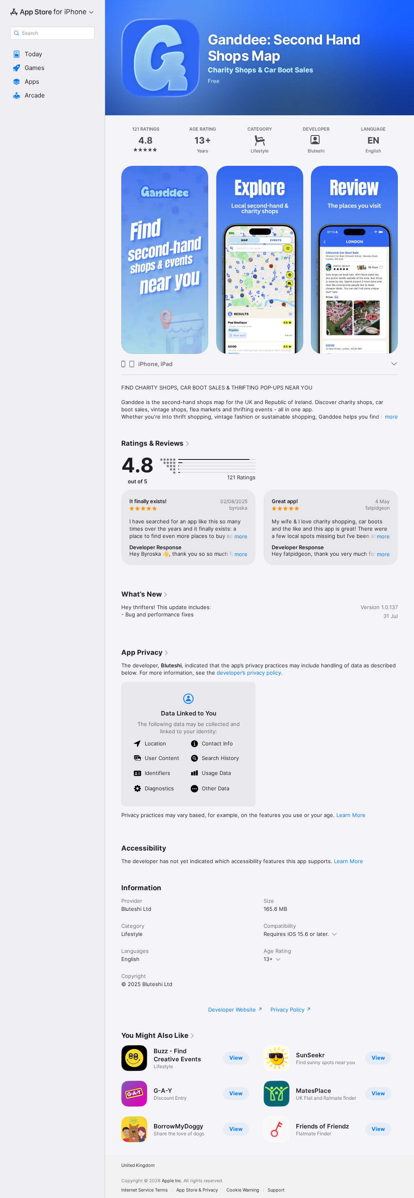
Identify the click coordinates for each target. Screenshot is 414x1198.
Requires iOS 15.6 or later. (296, 934)
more (391, 416)
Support (276, 1190)
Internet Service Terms (144, 1190)
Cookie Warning (242, 1190)
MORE (240, 536)
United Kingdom (138, 1165)
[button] (52, 54)
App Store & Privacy (197, 1190)
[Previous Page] (113, 140)
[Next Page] (406, 140)
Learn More (350, 815)
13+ (268, 959)
